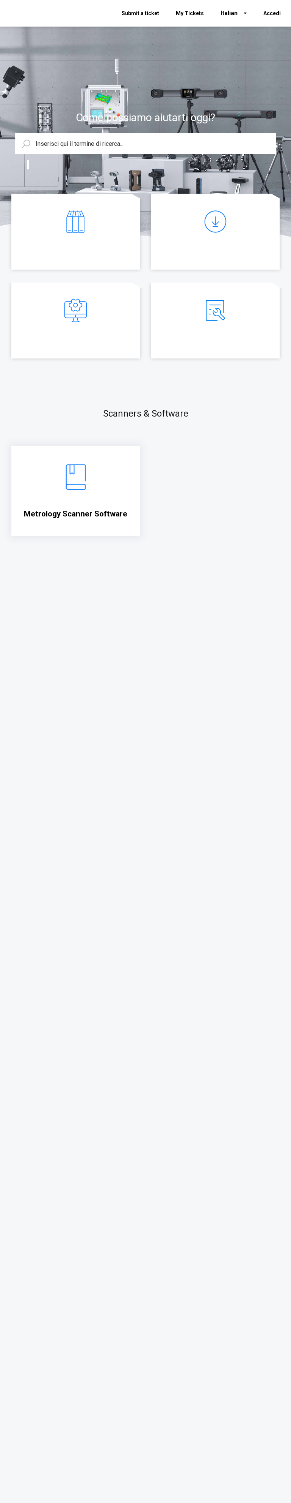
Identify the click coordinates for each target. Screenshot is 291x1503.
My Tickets (190, 13)
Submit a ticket (140, 13)
